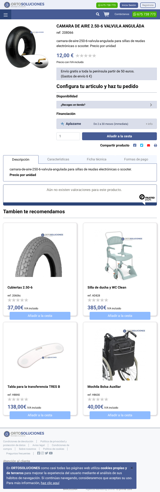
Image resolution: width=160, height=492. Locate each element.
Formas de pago (136, 159)
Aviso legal (38, 445)
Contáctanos (122, 14)
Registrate (148, 5)
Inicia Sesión (129, 5)
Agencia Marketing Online (100, 489)
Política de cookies (53, 448)
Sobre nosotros (27, 448)
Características (58, 159)
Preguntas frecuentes (18, 453)
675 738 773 (108, 5)
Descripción (20, 159)
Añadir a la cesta (40, 316)
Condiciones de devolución (18, 441)
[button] (149, 124)
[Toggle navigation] (5, 14)
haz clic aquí (50, 483)
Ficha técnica (96, 159)
